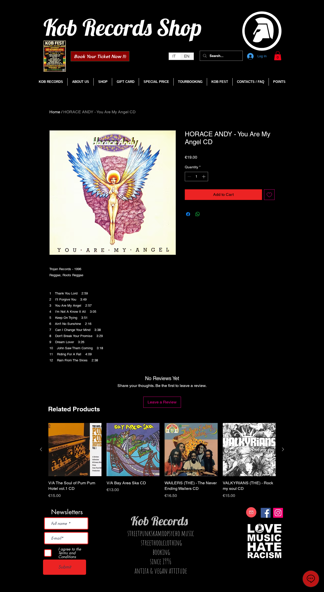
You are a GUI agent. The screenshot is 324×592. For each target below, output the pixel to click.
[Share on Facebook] (188, 214)
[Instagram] (278, 513)
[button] (277, 55)
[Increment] (204, 176)
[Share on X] (207, 214)
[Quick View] (75, 449)
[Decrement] (189, 176)
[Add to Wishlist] (269, 194)
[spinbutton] (196, 176)
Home (54, 111)
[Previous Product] (41, 449)
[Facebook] (266, 513)
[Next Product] (283, 449)
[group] (162, 464)
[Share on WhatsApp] (198, 214)
